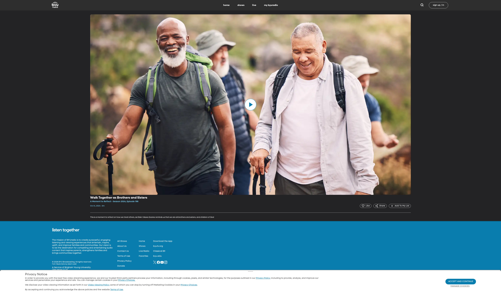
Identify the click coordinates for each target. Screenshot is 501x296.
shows (240, 5)
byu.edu (157, 256)
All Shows (122, 241)
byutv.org (158, 246)
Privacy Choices (189, 285)
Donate (121, 266)
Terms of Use (123, 256)
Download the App (162, 241)
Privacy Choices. (126, 280)
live (254, 5)
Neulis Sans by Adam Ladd (66, 264)
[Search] (422, 5)
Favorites (143, 256)
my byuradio (271, 5)
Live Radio (144, 251)
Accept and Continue (460, 281)
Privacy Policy (124, 261)
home (226, 5)
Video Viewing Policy (98, 285)
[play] (250, 104)
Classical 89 (159, 251)
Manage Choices (460, 286)
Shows (142, 246)
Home (142, 241)
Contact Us (123, 251)
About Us (121, 246)
